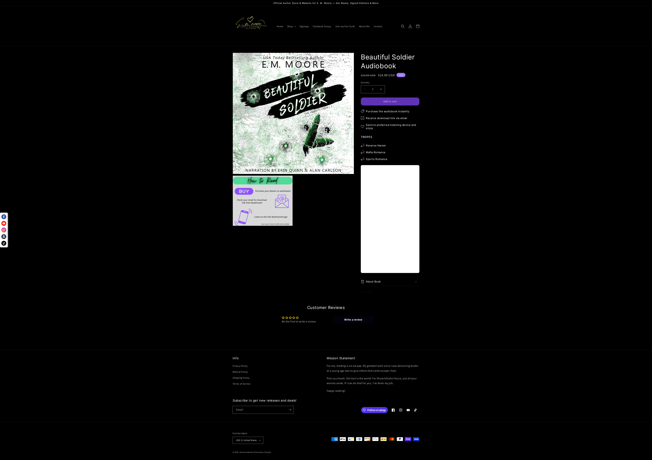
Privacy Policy (240, 365)
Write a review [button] (353, 319)
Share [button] (368, 292)
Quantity (365, 82)
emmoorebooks (246, 452)
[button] (291, 26)
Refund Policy (240, 371)
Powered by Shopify (262, 452)
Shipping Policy (241, 377)
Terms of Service (241, 383)
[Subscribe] (290, 410)
